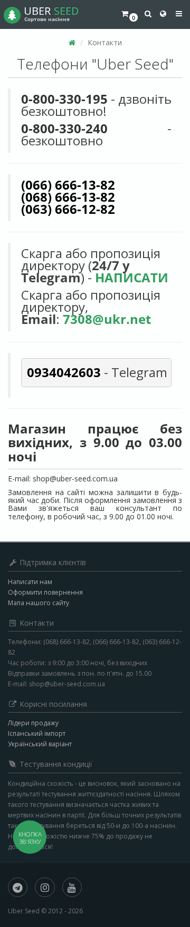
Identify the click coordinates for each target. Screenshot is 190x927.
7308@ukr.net (107, 319)
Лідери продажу (33, 722)
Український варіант (40, 743)
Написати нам (30, 581)
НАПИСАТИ (131, 277)
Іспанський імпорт (36, 733)
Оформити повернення (45, 592)
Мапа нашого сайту (38, 602)
